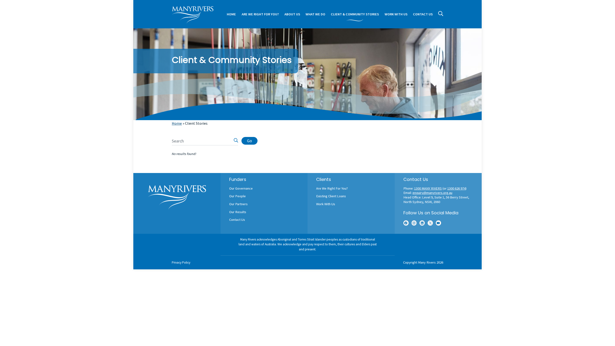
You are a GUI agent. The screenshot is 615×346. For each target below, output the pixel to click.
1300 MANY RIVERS (428, 188)
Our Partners (238, 204)
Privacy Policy (181, 262)
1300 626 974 (456, 188)
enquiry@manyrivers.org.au (432, 193)
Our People (237, 196)
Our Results (237, 212)
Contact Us (237, 219)
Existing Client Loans (331, 196)
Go (249, 140)
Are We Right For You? (332, 188)
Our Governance (241, 188)
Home (177, 123)
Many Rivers (427, 262)
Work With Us (325, 204)
